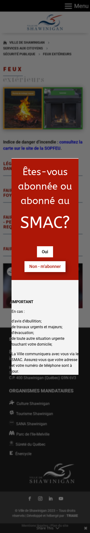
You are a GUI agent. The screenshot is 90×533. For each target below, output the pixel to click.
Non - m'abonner (45, 266)
